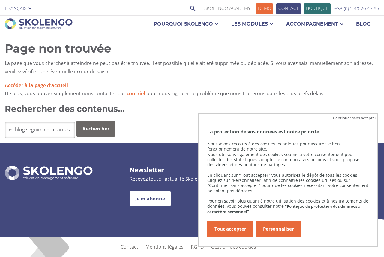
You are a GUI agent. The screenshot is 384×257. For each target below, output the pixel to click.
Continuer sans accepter (354, 117)
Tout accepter (230, 229)
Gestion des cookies (233, 246)
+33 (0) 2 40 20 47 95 (356, 8)
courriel (136, 93)
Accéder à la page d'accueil (36, 85)
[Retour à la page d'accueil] (39, 25)
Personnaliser (278, 229)
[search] (40, 130)
